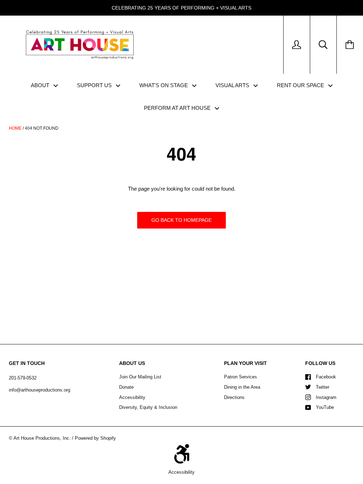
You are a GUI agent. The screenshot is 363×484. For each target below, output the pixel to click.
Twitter (322, 387)
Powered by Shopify (95, 438)
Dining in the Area (242, 387)
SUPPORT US (95, 85)
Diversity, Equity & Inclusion (148, 407)
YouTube (325, 407)
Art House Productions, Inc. (42, 438)
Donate (126, 387)
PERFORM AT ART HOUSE (178, 108)
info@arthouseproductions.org (39, 390)
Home (15, 128)
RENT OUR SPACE (301, 85)
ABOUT (41, 85)
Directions (234, 397)
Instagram (326, 397)
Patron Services (240, 376)
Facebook (326, 376)
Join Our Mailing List (140, 376)
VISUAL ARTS (233, 85)
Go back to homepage (181, 220)
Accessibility (132, 397)
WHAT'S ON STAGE (164, 85)
